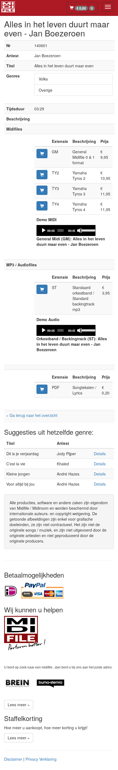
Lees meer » (19, 704)
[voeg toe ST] (41, 289)
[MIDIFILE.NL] (8, 6)
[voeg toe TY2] (41, 174)
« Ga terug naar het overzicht (31, 415)
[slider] (87, 230)
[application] (65, 230)
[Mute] (79, 230)
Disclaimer (13, 759)
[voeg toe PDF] (41, 389)
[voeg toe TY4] (41, 205)
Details (100, 453)
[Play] (43, 230)
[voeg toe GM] (41, 153)
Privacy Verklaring (41, 759)
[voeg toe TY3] (41, 190)
